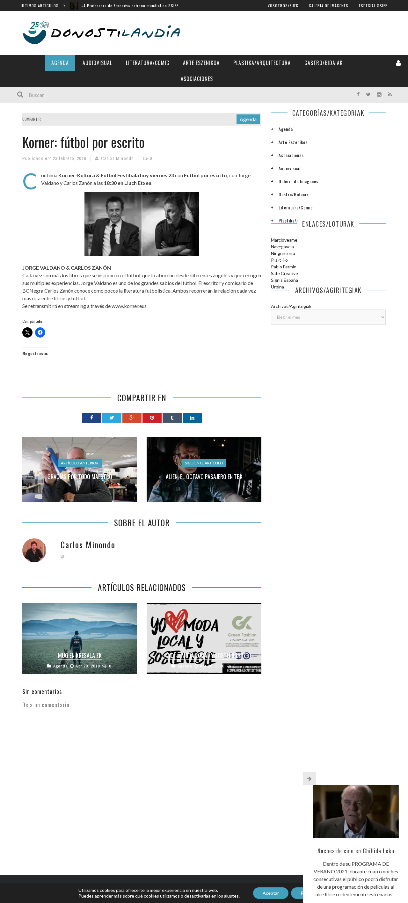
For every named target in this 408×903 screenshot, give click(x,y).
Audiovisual (97, 63)
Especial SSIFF (373, 5)
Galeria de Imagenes (298, 181)
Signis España (284, 280)
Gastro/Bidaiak (323, 63)
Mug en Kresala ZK (80, 655)
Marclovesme (284, 240)
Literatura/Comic (147, 63)
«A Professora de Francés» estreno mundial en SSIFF (129, 5)
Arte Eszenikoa (201, 63)
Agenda (60, 63)
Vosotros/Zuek (283, 5)
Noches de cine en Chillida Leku (355, 851)
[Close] (309, 778)
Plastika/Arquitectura (262, 63)
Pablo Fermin (283, 266)
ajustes (231, 896)
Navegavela (282, 246)
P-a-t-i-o (279, 260)
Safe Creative (284, 273)
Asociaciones (197, 79)
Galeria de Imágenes (328, 5)
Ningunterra (283, 253)
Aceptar (271, 893)
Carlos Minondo (117, 158)
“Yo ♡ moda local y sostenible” (204, 655)
